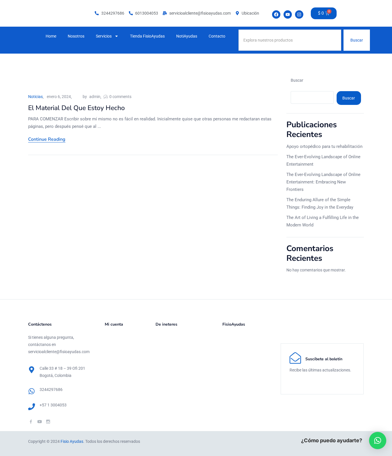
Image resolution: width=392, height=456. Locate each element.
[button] (377, 440)
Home (51, 36)
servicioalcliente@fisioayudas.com (59, 351)
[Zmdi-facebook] (31, 421)
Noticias (35, 96)
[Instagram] (299, 14)
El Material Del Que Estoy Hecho (76, 107)
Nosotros (76, 36)
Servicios (104, 36)
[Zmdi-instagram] (48, 421)
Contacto (217, 36)
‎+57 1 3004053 (53, 405)
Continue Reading (46, 139)
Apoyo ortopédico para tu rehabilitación (324, 146)
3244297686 (51, 389)
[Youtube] (288, 14)
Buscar (297, 80)
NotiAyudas (186, 36)
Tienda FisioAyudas (147, 36)
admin (94, 96)
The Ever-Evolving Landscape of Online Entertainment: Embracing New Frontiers (323, 182)
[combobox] (289, 40)
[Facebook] (276, 14)
